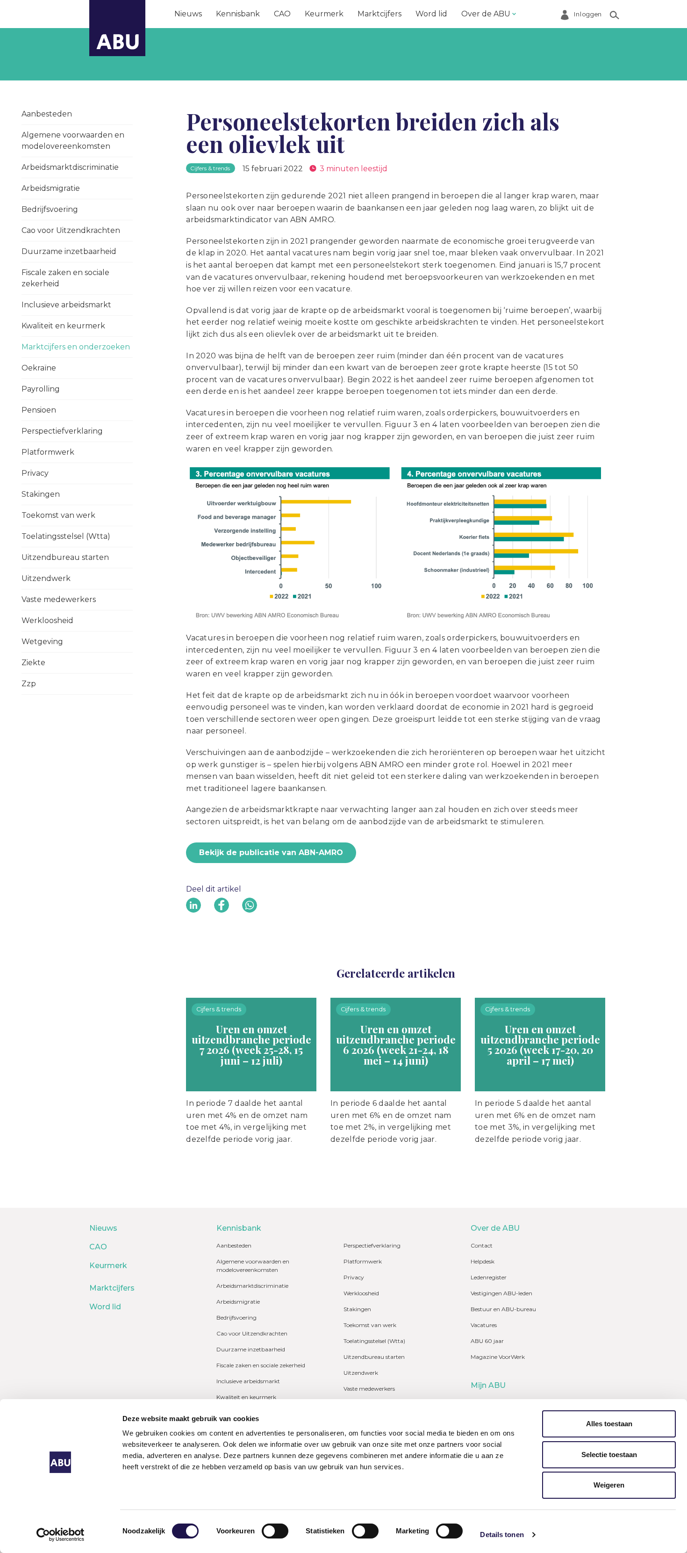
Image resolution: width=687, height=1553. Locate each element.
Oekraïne (38, 367)
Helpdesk (482, 1261)
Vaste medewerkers (58, 599)
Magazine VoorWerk (498, 1356)
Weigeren (609, 1485)
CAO (282, 13)
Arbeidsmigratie (50, 188)
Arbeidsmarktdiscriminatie (70, 167)
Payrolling (40, 389)
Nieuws (188, 13)
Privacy (35, 473)
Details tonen (501, 1534)
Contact (482, 1245)
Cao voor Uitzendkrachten (70, 230)
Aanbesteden (46, 113)
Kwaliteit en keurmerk (63, 325)
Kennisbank (238, 13)
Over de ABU (485, 13)
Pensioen (38, 410)
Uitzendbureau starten (65, 557)
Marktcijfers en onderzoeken (75, 346)
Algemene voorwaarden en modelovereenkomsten (72, 141)
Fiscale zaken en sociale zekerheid (65, 278)
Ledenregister (489, 1277)
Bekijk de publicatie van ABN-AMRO (271, 852)
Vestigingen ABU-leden (501, 1293)
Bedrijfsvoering (49, 209)
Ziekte (33, 662)
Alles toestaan (609, 1424)
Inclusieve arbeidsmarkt (66, 304)
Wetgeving (42, 641)
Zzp (28, 683)
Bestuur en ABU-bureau (503, 1309)
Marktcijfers (379, 13)
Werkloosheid (47, 620)
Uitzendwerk (46, 578)
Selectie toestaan (609, 1455)
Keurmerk (324, 13)
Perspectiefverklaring (62, 431)
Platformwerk (47, 452)
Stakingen (40, 494)
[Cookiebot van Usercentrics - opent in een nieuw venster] (60, 1535)
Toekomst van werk (58, 515)
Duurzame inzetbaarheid (68, 251)
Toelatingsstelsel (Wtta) (65, 536)
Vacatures (484, 1324)
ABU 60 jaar (487, 1340)
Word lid (431, 13)
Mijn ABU (488, 1385)
